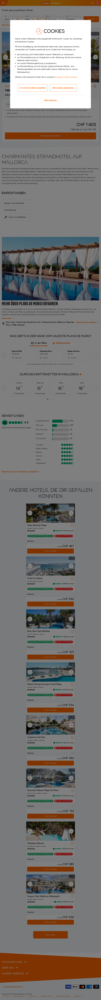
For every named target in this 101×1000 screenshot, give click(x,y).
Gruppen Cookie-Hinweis (66, 77)
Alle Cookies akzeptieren (63, 88)
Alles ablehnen (50, 100)
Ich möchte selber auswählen (33, 88)
